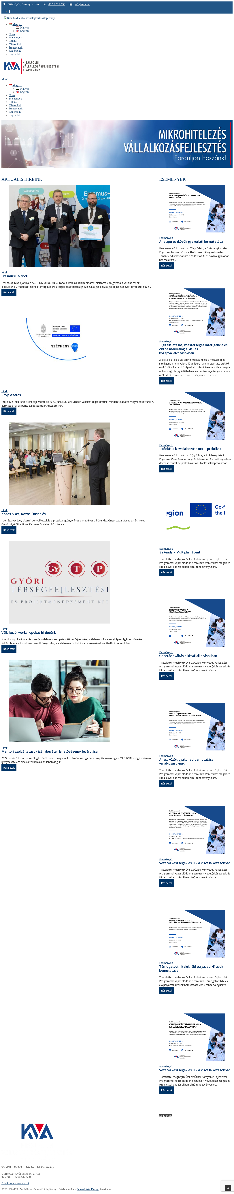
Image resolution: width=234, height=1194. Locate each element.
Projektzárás (11, 395)
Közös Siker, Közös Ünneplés (23, 514)
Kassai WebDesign (88, 1189)
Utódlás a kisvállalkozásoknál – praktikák (190, 448)
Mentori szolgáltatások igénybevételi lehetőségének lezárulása (49, 751)
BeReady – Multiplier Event (179, 552)
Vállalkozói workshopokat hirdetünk (28, 632)
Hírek (4, 272)
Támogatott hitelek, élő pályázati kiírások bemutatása (191, 968)
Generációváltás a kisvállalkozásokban (188, 656)
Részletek (9, 292)
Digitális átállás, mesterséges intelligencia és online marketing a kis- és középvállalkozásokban (193, 349)
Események (166, 238)
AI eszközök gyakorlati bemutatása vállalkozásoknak (186, 761)
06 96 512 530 (56, 4)
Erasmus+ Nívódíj (15, 276)
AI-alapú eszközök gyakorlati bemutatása (191, 241)
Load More (165, 1115)
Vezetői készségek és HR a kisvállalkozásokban (195, 863)
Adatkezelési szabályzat (15, 1183)
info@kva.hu (82, 4)
